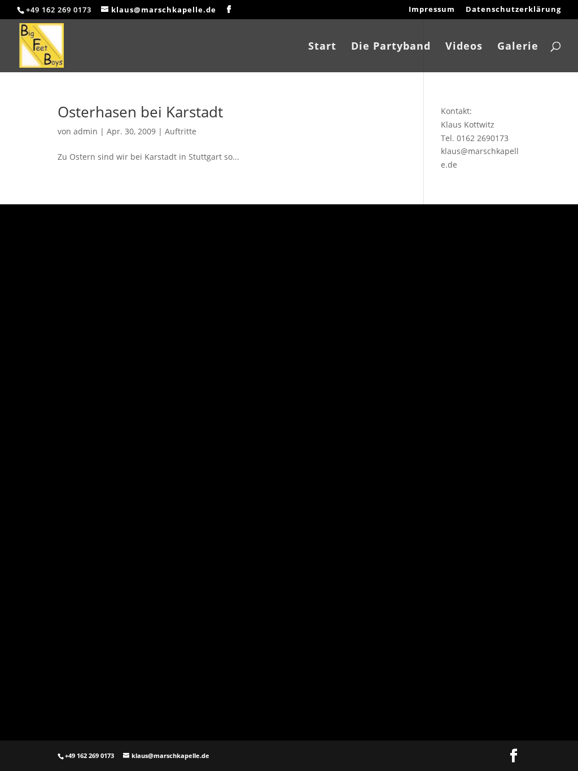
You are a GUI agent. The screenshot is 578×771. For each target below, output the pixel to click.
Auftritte (180, 131)
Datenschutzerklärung (513, 10)
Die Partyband (391, 47)
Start (322, 47)
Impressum (432, 10)
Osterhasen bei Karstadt (140, 112)
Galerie (517, 47)
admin (85, 131)
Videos (464, 47)
